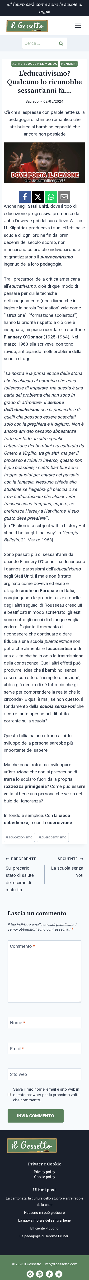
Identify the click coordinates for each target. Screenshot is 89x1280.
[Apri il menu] (77, 26)
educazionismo (19, 837)
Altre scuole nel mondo (35, 64)
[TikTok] (49, 1274)
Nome (17, 1022)
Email (17, 1048)
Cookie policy (44, 1177)
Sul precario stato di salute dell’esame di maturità (21, 874)
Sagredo (32, 101)
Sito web (18, 1074)
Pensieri (69, 64)
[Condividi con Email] (64, 197)
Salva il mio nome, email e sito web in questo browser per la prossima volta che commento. (46, 1094)
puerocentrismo (52, 837)
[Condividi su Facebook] (25, 197)
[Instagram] (39, 1274)
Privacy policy (44, 1172)
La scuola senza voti (67, 867)
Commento (22, 946)
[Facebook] (30, 1274)
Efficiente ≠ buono (44, 1228)
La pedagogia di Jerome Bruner (44, 1236)
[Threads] (58, 1274)
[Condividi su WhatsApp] (51, 197)
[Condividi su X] (38, 197)
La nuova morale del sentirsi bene (44, 1220)
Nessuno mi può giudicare (44, 1212)
